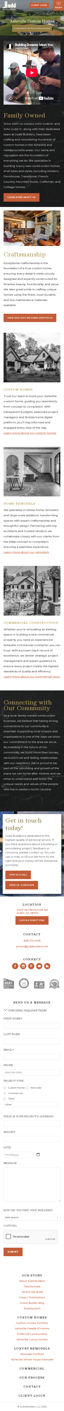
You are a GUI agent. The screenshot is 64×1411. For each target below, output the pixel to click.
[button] (6, 228)
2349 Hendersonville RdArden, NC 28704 (32, 911)
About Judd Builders (32, 1281)
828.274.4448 (32, 940)
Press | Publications (32, 1297)
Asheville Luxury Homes (32, 1339)
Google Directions (32, 920)
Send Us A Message (21, 885)
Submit (13, 1251)
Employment (32, 1308)
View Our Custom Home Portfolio (29, 318)
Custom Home (16, 1087)
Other (11, 1098)
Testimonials (32, 1286)
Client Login (39, 5)
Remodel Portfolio (32, 1354)
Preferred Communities (32, 1334)
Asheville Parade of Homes (32, 1328)
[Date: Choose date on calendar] (38, 1154)
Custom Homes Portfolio (32, 1323)
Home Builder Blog (32, 1303)
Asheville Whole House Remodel (32, 1359)
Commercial (15, 1093)
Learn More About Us (21, 197)
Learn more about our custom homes (30, 433)
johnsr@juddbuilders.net (32, 946)
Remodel (35, 1087)
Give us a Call (18, 875)
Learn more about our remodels (26, 552)
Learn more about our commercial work (32, 676)
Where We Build (32, 1292)
